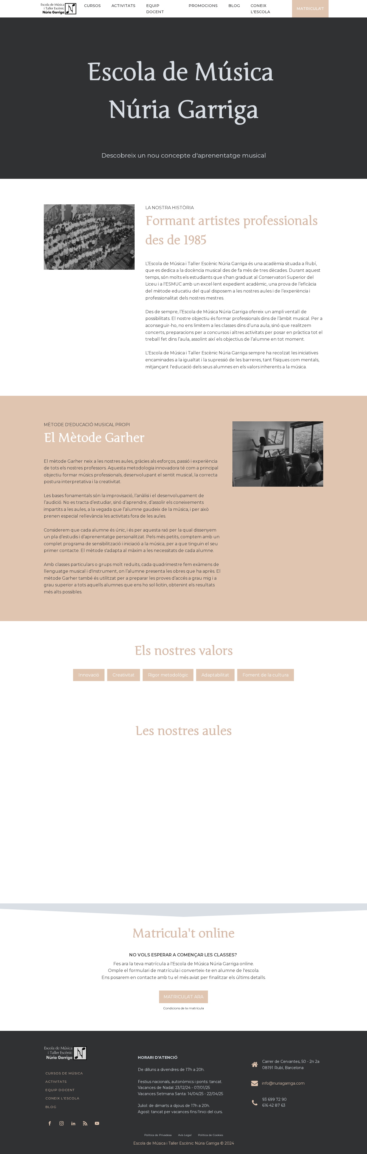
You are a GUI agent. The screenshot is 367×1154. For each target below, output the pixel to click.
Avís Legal (185, 1135)
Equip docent (60, 1090)
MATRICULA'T (310, 8)
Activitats (56, 1082)
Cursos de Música (64, 1073)
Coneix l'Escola (62, 1098)
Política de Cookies (210, 1135)
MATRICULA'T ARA (183, 996)
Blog (50, 1107)
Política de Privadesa (158, 1135)
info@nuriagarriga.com (283, 1083)
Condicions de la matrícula (183, 1008)
